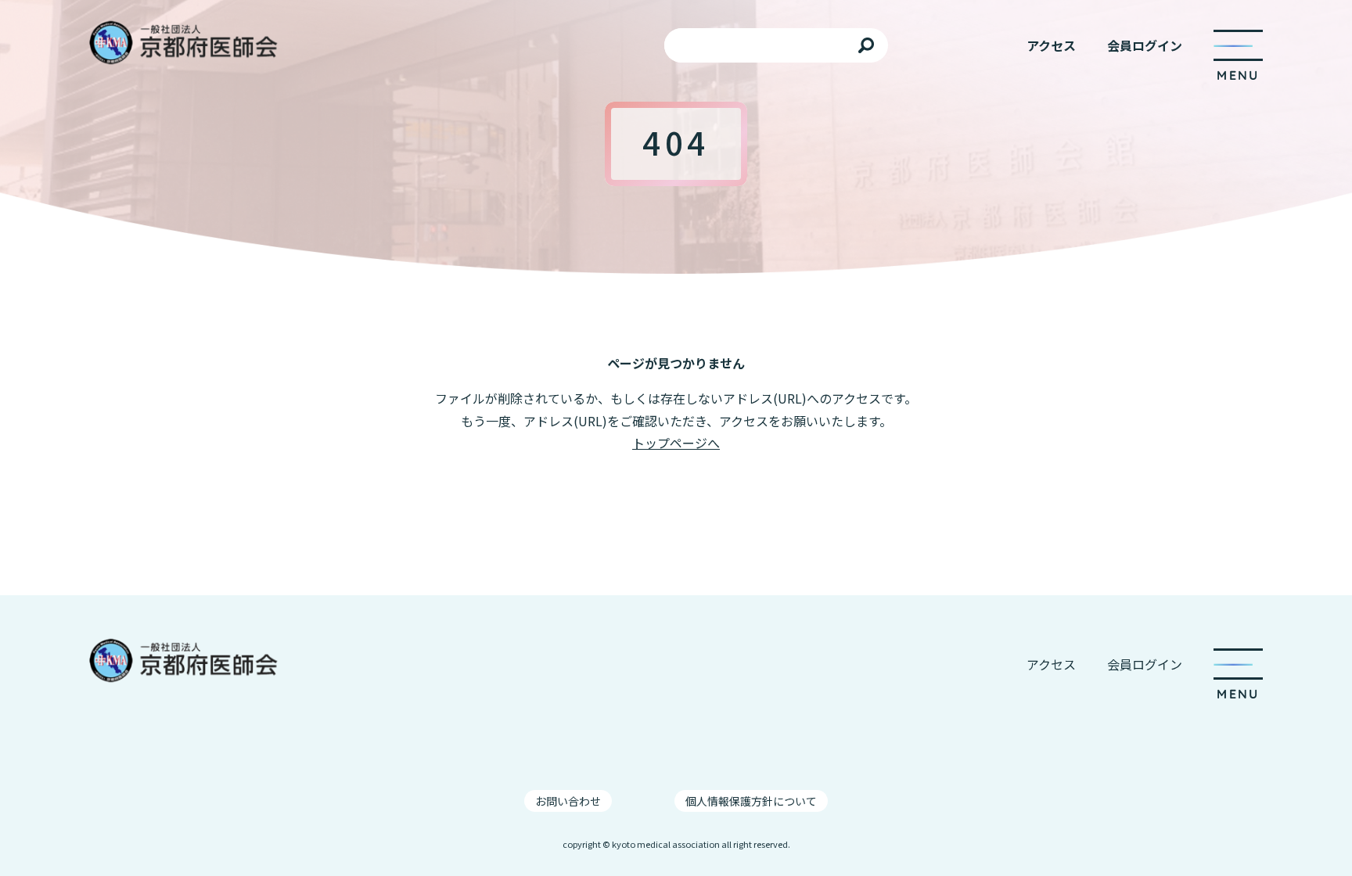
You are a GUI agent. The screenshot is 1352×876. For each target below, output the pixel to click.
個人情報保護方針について (751, 801)
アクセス (1051, 45)
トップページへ (676, 442)
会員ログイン (1144, 45)
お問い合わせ (568, 801)
